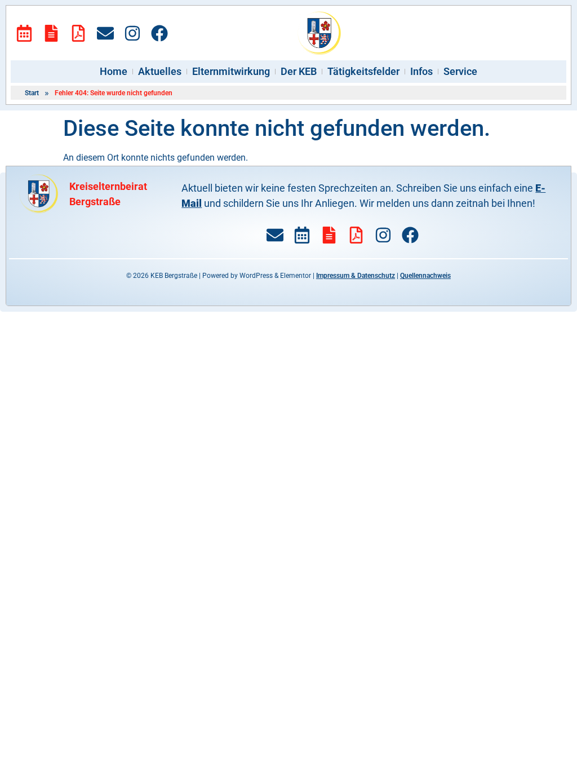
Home (113, 71)
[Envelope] (105, 33)
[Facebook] (159, 33)
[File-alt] (51, 33)
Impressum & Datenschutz (355, 276)
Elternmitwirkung (231, 71)
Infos (421, 71)
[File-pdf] (78, 33)
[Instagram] (132, 33)
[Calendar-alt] (24, 33)
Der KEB (299, 71)
